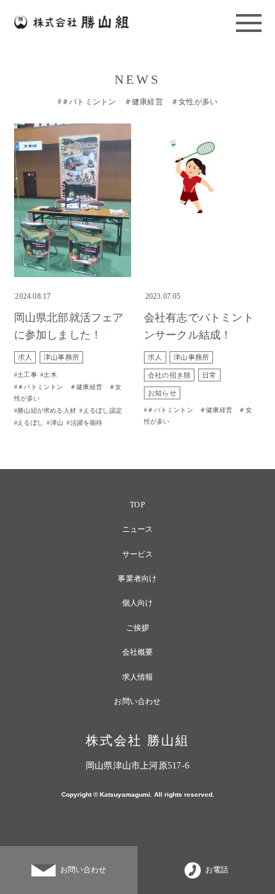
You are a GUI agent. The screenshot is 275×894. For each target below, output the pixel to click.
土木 (49, 374)
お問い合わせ (137, 701)
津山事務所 (61, 357)
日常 (209, 375)
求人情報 (137, 677)
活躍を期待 (86, 422)
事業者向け (137, 578)
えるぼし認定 (102, 410)
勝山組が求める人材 (46, 410)
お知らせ (162, 393)
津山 (57, 422)
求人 (25, 357)
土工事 (27, 374)
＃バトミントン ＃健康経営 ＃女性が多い (68, 392)
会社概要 (137, 652)
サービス (137, 554)
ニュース (137, 529)
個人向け (137, 602)
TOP (137, 504)
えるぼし (30, 422)
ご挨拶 (138, 627)
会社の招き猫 (169, 375)
